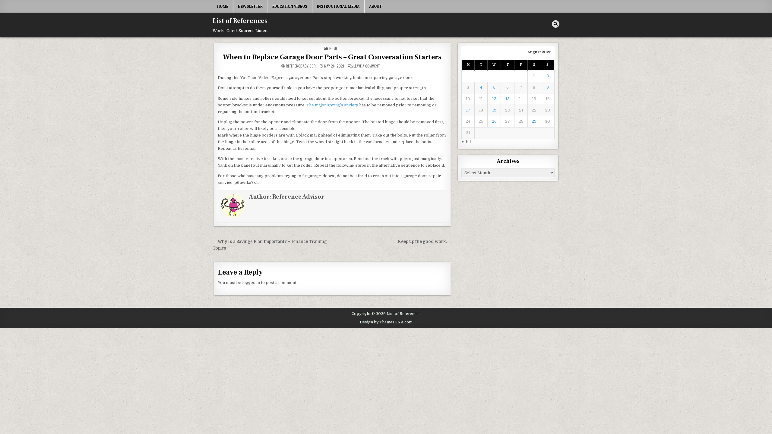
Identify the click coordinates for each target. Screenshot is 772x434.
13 (507, 98)
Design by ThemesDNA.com (386, 322)
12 (494, 98)
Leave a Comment (366, 66)
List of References (240, 21)
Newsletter (250, 6)
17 (468, 110)
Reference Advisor (301, 66)
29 (534, 121)
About (375, 6)
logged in (251, 282)
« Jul (466, 142)
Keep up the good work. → (425, 241)
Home (222, 6)
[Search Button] (555, 24)
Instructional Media (338, 6)
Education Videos (289, 6)
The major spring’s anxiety (332, 105)
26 (494, 121)
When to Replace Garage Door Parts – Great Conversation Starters (332, 57)
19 (494, 110)
